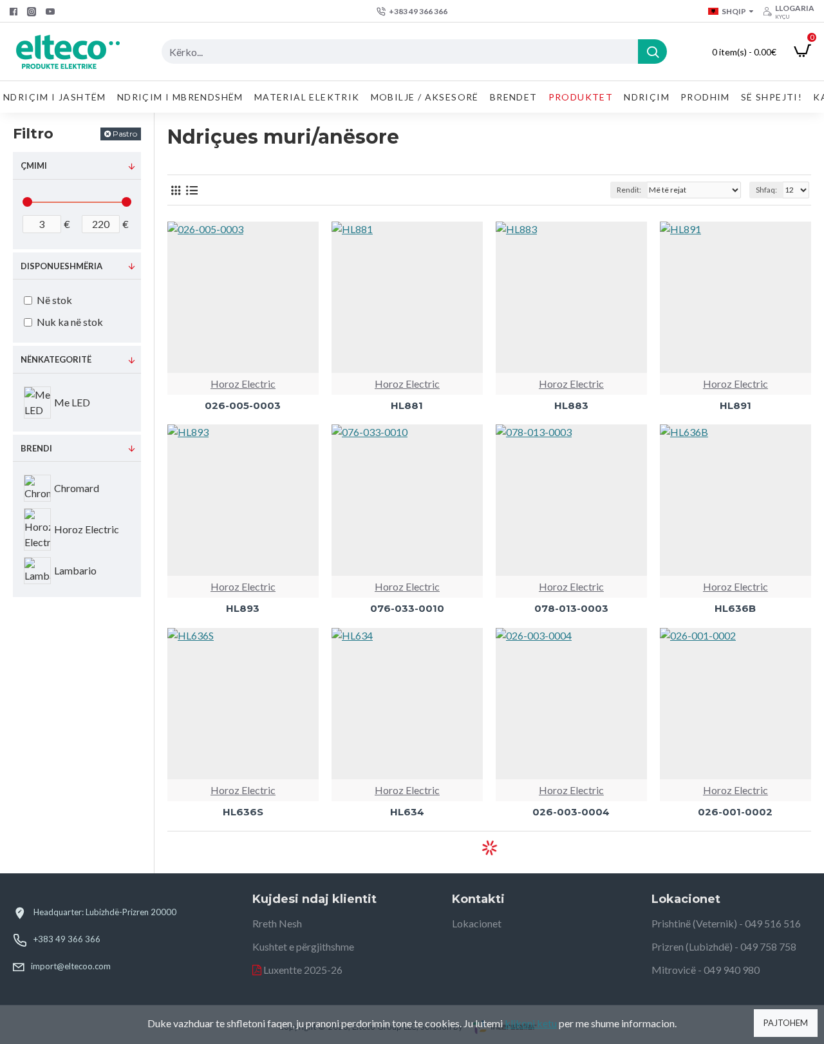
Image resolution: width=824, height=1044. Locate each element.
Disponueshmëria (61, 266)
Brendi (36, 448)
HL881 (407, 405)
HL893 (242, 608)
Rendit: (629, 190)
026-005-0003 (243, 405)
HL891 (735, 405)
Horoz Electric (243, 383)
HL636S (243, 812)
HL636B (735, 608)
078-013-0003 (571, 608)
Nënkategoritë (56, 359)
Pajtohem (785, 1023)
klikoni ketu (531, 1023)
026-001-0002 (735, 812)
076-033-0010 (407, 608)
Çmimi (34, 165)
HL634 (407, 812)
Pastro (125, 133)
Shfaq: (766, 190)
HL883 (571, 405)
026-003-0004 (571, 812)
